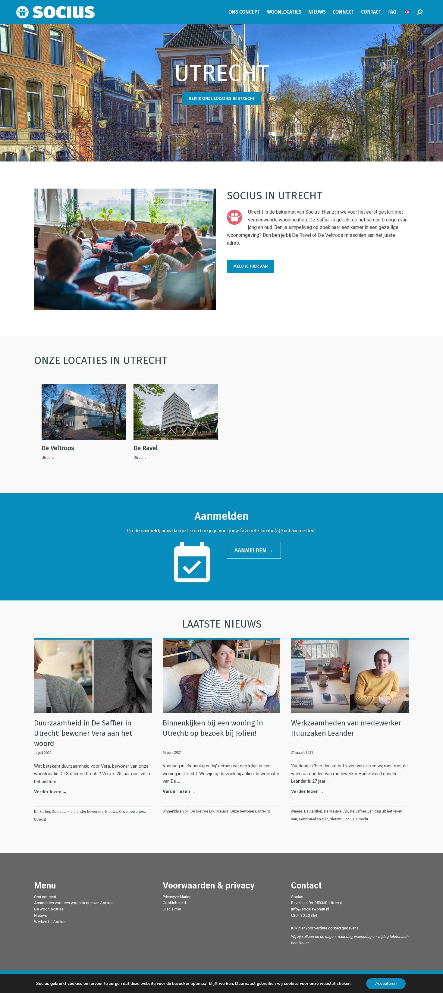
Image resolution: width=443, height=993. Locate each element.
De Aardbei (313, 811)
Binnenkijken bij (176, 811)
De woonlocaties (49, 909)
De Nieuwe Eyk (202, 811)
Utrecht (40, 819)
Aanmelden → (253, 550)
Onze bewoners (132, 812)
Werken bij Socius (49, 921)
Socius (349, 819)
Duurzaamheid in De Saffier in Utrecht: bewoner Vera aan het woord (83, 733)
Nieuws (111, 812)
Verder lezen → (50, 791)
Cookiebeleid (174, 903)
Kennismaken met (313, 819)
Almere (296, 811)
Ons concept (45, 896)
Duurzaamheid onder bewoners (77, 812)
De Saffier (42, 812)
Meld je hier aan (250, 266)
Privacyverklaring (177, 896)
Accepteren (386, 983)
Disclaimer (172, 909)
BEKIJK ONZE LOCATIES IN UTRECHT (222, 98)
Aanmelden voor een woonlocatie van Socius (73, 903)
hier (301, 928)
